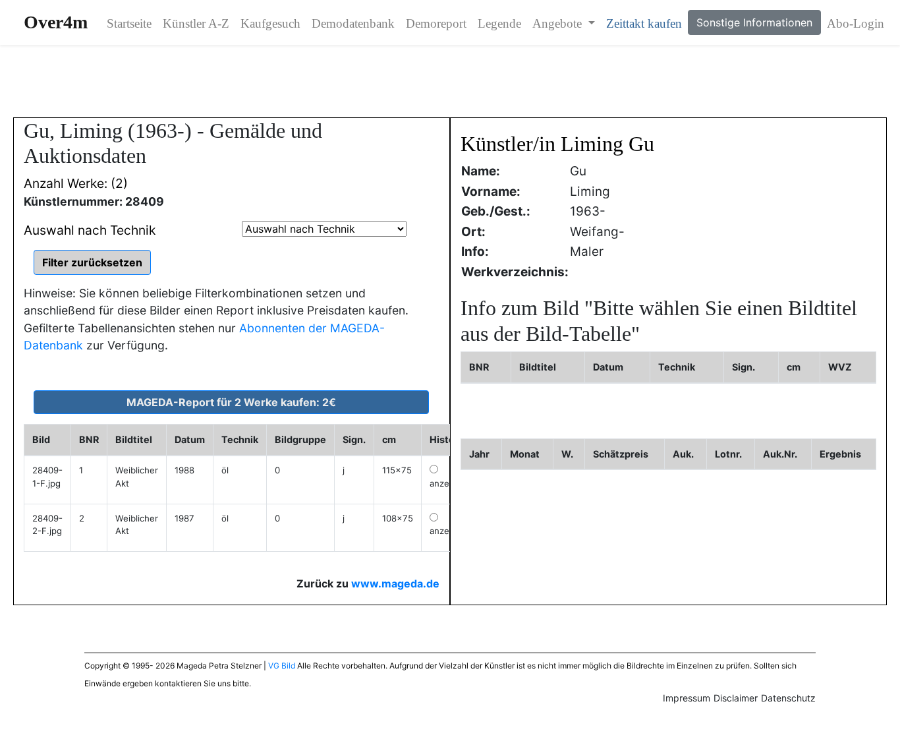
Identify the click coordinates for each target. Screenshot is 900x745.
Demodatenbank (353, 23)
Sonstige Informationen (754, 22)
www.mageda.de (395, 583)
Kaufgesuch (270, 23)
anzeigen (448, 483)
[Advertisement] (450, 81)
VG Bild (281, 665)
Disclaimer (736, 697)
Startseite (129, 23)
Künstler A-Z (196, 23)
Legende (499, 23)
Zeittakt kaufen (644, 23)
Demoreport (436, 23)
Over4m (56, 22)
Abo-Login (855, 23)
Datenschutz (788, 697)
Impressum (686, 697)
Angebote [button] (558, 23)
